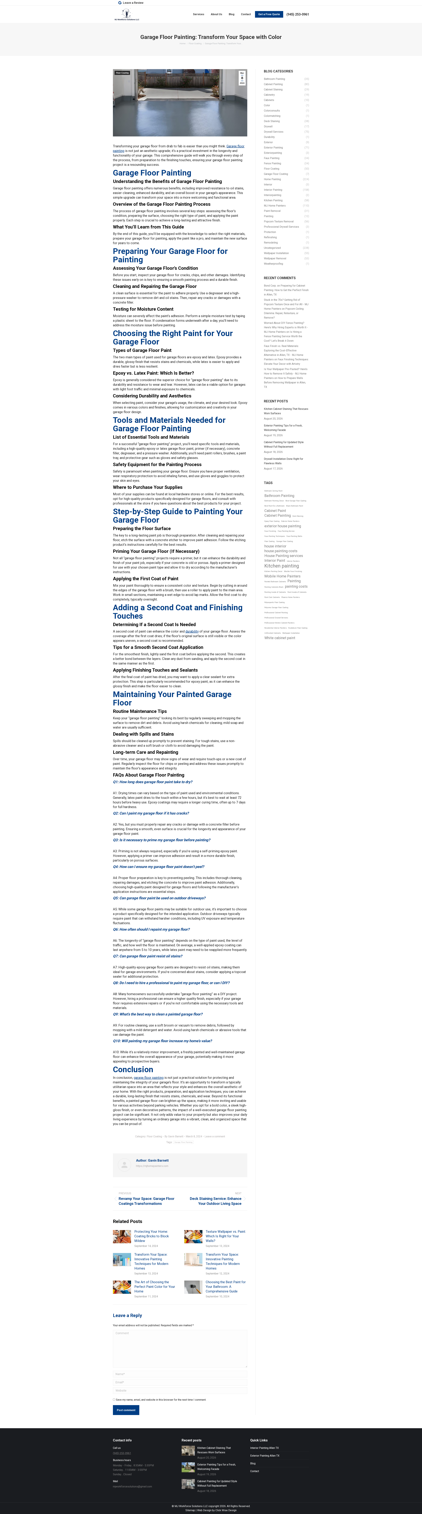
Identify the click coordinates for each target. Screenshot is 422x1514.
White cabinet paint (279, 638)
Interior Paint (274, 560)
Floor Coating (122, 73)
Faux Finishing (270, 531)
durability (192, 631)
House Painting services (283, 556)
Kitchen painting (281, 566)
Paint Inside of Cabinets (296, 592)
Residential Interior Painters (275, 628)
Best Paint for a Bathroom (274, 506)
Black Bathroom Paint (294, 506)
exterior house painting (282, 526)
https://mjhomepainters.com (152, 1166)
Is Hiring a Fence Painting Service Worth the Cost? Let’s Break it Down (283, 336)
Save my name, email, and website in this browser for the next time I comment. (161, 1399)
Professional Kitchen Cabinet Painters (279, 623)
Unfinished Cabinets (272, 633)
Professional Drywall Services (276, 618)
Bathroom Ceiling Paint (273, 491)
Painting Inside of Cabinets (275, 592)
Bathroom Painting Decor (274, 501)
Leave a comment (215, 1136)
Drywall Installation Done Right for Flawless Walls (283, 461)
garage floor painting (149, 1078)
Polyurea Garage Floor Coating (276, 607)
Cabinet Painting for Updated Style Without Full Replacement (284, 444)
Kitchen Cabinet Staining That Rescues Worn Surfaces (286, 411)
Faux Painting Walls (294, 536)
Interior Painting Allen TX (264, 1447)
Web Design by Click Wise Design (217, 1510)
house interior (275, 546)
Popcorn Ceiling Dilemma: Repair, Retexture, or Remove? (284, 313)
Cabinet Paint (275, 511)
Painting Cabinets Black (273, 587)
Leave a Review (133, 2)
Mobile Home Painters (282, 576)
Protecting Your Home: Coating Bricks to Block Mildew (151, 1236)
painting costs (296, 586)
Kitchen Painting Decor (273, 571)
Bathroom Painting (279, 496)
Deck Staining (297, 516)
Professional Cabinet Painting (276, 613)
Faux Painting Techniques (274, 536)
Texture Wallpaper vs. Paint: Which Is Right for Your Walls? (226, 1236)
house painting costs (280, 551)
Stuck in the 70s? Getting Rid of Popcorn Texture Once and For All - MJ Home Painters (286, 304)
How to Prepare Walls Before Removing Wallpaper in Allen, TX (285, 382)
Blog (253, 1463)
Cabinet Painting (277, 515)
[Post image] (122, 1236)
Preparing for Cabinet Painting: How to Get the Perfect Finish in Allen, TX (286, 290)
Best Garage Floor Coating (296, 501)
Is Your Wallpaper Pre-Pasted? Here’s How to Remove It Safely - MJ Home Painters (285, 374)
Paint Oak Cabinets (272, 597)
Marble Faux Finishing (293, 571)
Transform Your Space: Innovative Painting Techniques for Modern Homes (151, 1261)
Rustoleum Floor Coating (297, 628)
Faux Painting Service (286, 531)
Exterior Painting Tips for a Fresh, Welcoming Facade (283, 428)
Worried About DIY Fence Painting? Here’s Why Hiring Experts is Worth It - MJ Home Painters (286, 327)
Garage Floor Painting (183, 1142)
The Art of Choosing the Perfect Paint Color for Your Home (154, 1286)
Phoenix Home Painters (290, 597)
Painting (294, 581)
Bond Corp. (270, 285)
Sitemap (190, 1510)
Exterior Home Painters (290, 521)
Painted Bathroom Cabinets (275, 582)
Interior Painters (293, 561)
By (174, 1136)
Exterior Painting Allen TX (264, 1455)
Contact (254, 1471)
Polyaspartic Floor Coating (274, 602)
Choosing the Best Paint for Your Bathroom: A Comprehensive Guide (226, 1286)
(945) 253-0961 (297, 14)
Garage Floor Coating (284, 541)
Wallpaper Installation (291, 633)
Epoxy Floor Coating (272, 521)
